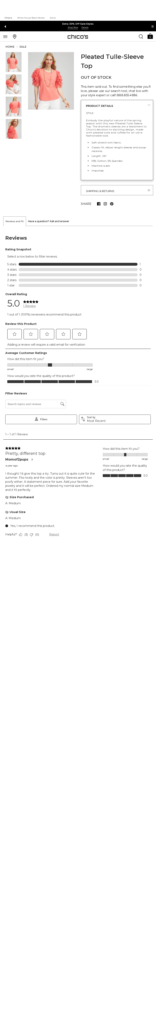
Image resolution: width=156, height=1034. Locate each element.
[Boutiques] (14, 36)
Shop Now (73, 27)
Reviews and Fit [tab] (14, 221)
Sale (23, 46)
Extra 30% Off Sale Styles (78, 24)
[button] (150, 36)
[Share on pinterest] (111, 203)
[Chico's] (78, 37)
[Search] (141, 36)
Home (10, 46)
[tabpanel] (78, 387)
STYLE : (90, 113)
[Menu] (5, 36)
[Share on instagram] (105, 203)
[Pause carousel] (152, 26)
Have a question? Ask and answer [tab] (48, 221)
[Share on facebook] (98, 203)
